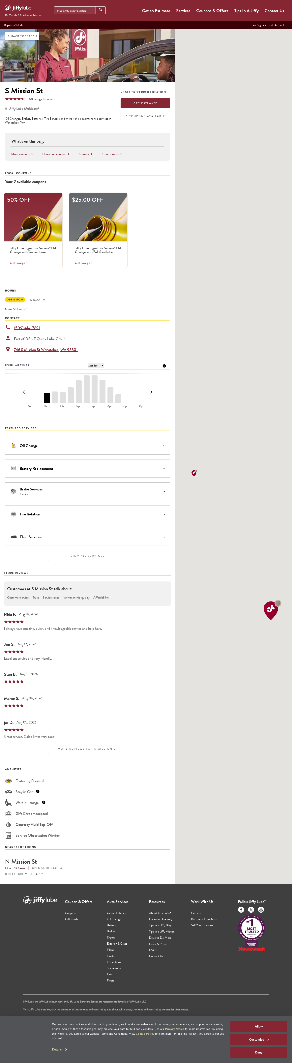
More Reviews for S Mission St (87, 749)
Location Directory (160, 919)
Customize (256, 1039)
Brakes (111, 931)
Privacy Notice (174, 1029)
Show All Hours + (16, 308)
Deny (258, 1052)
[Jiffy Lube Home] (18, 8)
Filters (110, 949)
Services (183, 11)
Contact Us (274, 11)
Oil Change (114, 919)
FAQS (153, 950)
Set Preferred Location (145, 92)
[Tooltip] (164, 365)
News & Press (157, 943)
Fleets (110, 980)
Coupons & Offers (212, 11)
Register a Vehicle (13, 25)
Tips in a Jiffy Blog (160, 925)
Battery (111, 925)
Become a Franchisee (204, 919)
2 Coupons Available (145, 116)
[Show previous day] (24, 392)
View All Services (88, 556)
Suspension (114, 968)
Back (22, 36)
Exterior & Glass (117, 943)
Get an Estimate (156, 11)
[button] (272, 610)
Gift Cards (71, 919)
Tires (110, 974)
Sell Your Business (202, 925)
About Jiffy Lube (160, 913)
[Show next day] (150, 392)
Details (57, 1049)
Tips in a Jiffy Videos (161, 931)
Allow (259, 1026)
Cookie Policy (145, 1033)
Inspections (114, 962)
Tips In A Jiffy (246, 11)
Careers (196, 912)
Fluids (110, 956)
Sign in (270, 25)
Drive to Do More (160, 937)
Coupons (70, 912)
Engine (111, 937)
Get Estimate (145, 103)
